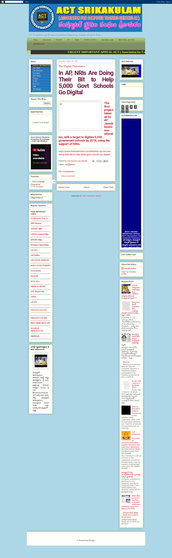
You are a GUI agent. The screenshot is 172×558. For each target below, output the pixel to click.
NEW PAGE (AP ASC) (126, 40)
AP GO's (34, 250)
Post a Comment (68, 176)
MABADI (34, 276)
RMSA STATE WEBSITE (40, 265)
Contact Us (47, 40)
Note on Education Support (136, 409)
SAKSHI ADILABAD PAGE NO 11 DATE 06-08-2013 (130, 515)
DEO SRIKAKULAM (40, 323)
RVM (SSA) (35, 281)
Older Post (108, 187)
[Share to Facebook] (105, 161)
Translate (39, 187)
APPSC (34, 296)
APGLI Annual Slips (40, 234)
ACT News (37, 76)
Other (77, 40)
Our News (36, 73)
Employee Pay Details (42, 218)
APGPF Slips (36, 228)
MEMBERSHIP (39, 44)
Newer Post (64, 187)
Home (35, 40)
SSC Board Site (37, 291)
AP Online (35, 255)
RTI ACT (59, 40)
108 (34, 86)
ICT (68, 40)
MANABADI (36, 270)
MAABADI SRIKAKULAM (37, 329)
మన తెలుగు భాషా (107, 40)
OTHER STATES (90, 40)
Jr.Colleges (37, 89)
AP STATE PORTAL (40, 260)
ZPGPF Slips (36, 239)
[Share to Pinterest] (107, 161)
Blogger (92, 540)
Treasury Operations (40, 245)
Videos (35, 78)
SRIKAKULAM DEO (39, 317)
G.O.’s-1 (36, 84)
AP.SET (34, 302)
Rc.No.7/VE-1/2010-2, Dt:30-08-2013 (136, 384)
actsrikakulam (130, 268)
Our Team (36, 68)
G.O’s (35, 81)
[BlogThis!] (100, 161)
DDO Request (36, 223)
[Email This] (97, 161)
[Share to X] (102, 161)
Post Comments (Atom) (91, 196)
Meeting (126, 362)
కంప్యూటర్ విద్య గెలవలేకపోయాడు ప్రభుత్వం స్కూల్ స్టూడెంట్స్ (131, 474)
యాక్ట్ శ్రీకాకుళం (70, 164)
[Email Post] (93, 161)
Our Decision (37, 71)
